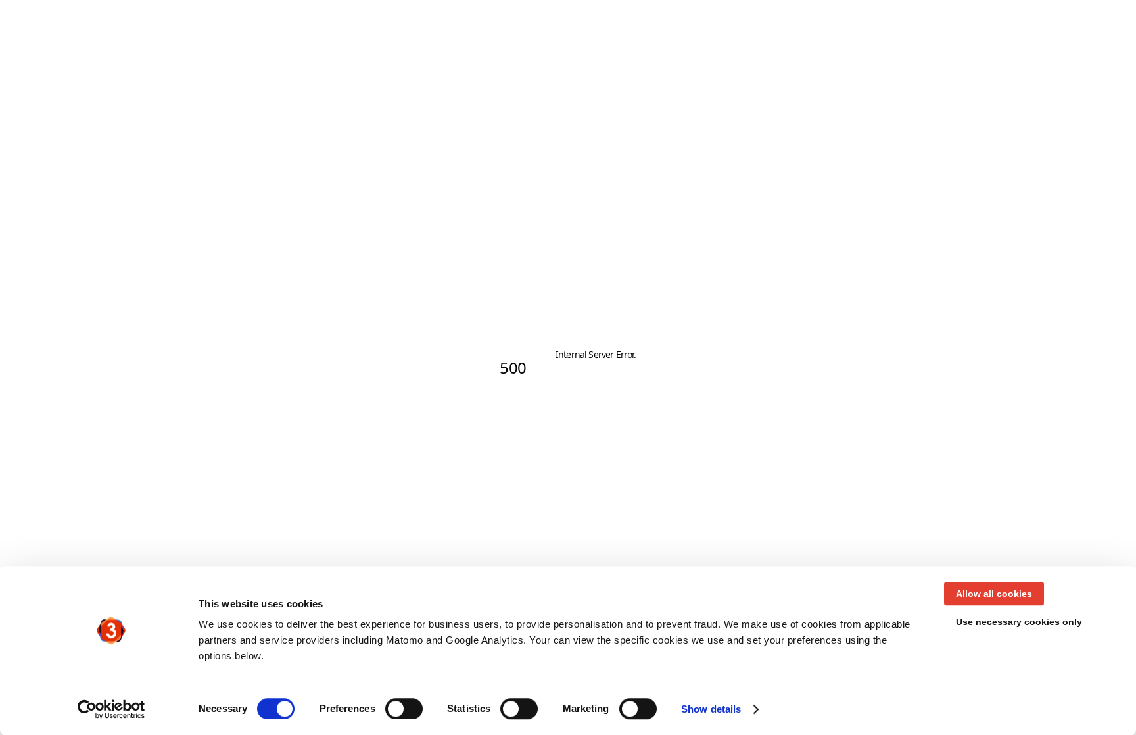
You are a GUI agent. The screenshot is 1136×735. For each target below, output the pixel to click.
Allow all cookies (994, 593)
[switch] (404, 708)
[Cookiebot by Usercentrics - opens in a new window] (111, 709)
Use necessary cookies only (1019, 622)
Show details (711, 709)
